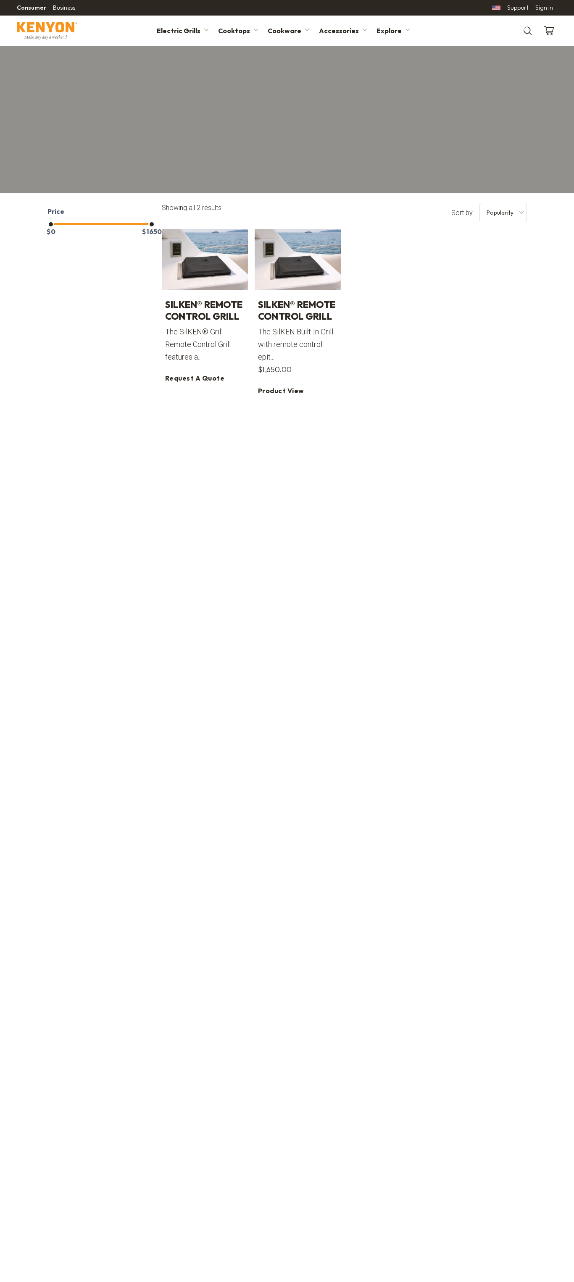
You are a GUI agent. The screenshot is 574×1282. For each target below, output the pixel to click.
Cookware (284, 30)
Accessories (339, 30)
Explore (389, 30)
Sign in (544, 7)
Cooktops (234, 30)
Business (64, 7)
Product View (281, 390)
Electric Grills (178, 30)
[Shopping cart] (550, 31)
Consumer (31, 7)
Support (518, 7)
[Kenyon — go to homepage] (57, 31)
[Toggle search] (527, 30)
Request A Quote (194, 378)
